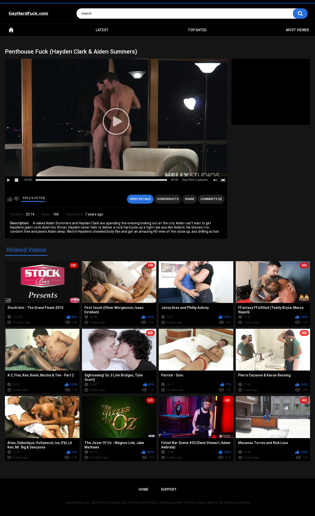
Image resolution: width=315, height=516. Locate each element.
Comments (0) (211, 199)
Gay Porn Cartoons (195, 180)
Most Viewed (297, 30)
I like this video (10, 199)
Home (11, 30)
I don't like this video (16, 199)
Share (189, 199)
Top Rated (197, 30)
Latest (102, 30)
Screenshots (168, 199)
